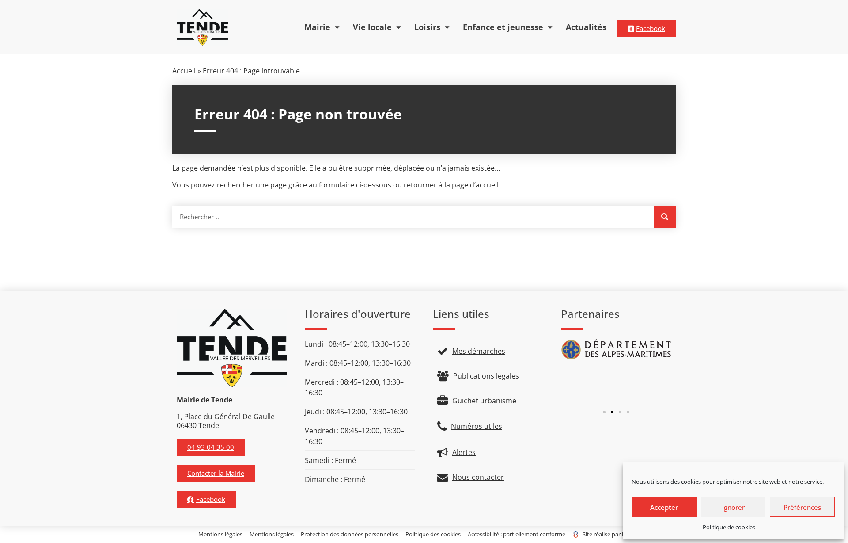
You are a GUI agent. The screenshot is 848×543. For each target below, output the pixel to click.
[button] (604, 412)
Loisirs (427, 27)
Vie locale (372, 27)
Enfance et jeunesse (503, 27)
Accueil (184, 71)
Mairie (317, 27)
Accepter (664, 507)
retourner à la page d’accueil (451, 185)
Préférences (802, 507)
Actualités (586, 27)
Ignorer (733, 507)
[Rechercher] (665, 217)
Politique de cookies (729, 527)
